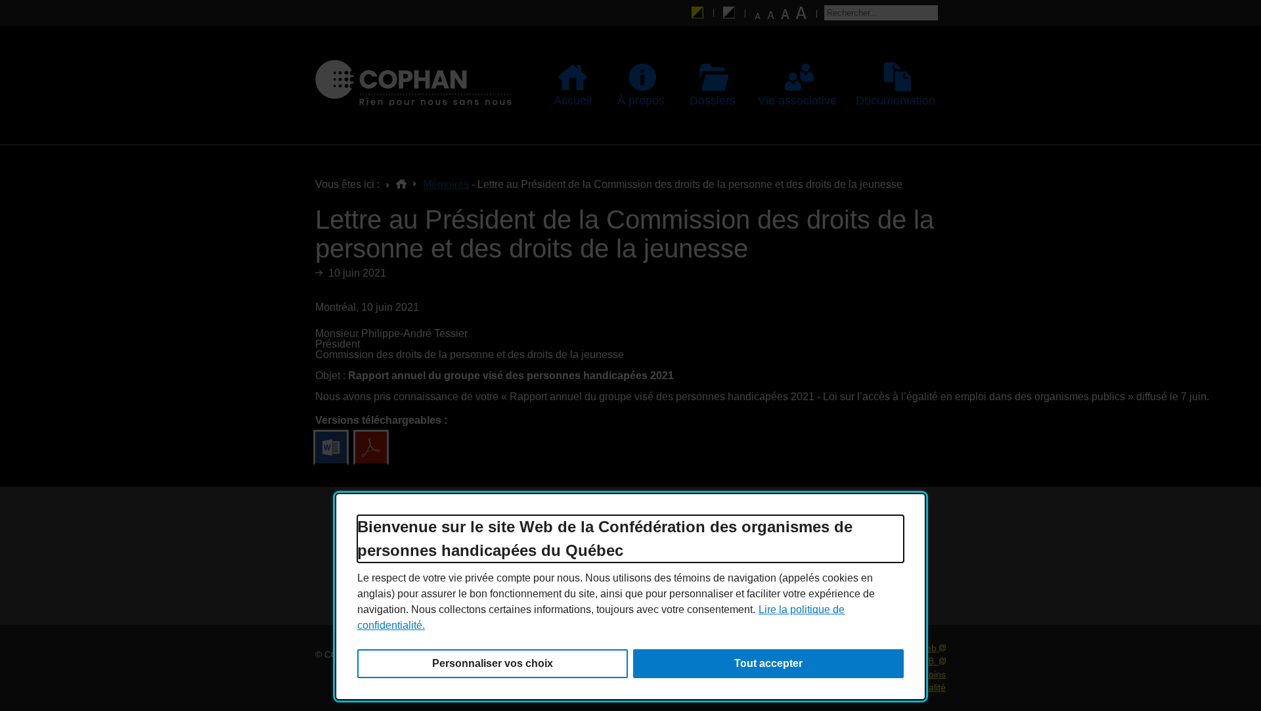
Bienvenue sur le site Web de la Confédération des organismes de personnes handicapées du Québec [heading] (604, 538)
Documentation (891, 100)
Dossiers (707, 100)
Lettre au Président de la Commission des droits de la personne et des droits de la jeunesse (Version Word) (331, 447)
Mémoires (446, 184)
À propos (636, 100)
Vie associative (793, 100)
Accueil (573, 100)
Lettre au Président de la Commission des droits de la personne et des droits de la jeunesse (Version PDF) (371, 447)
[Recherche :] (881, 13)
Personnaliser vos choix (492, 663)
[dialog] (630, 596)
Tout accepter (768, 663)
